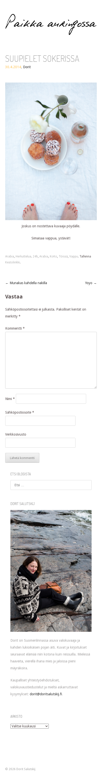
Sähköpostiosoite (19, 412)
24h (35, 256)
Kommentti (15, 328)
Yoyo (91, 283)
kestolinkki (12, 262)
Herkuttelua (23, 256)
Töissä (63, 256)
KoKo (53, 256)
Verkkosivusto (15, 434)
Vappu (73, 256)
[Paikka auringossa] (51, 24)
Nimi (10, 399)
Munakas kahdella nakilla (26, 283)
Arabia (9, 256)
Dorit (27, 67)
